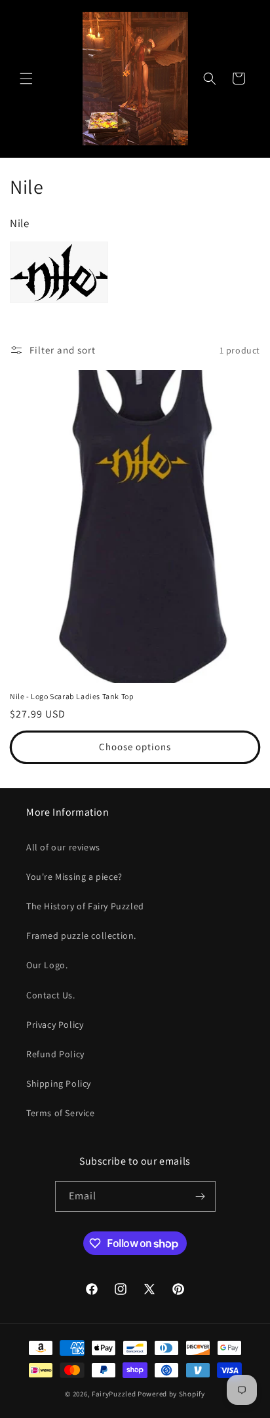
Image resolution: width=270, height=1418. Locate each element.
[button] (26, 78)
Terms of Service (60, 1113)
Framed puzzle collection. (81, 935)
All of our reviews (63, 847)
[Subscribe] (200, 1196)
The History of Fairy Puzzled (85, 906)
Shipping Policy (58, 1083)
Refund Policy (55, 1054)
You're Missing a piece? (74, 876)
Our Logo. (47, 965)
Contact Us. (50, 995)
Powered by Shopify (171, 1393)
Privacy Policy (54, 1024)
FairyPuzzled (114, 1393)
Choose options (135, 746)
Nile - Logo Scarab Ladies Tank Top (72, 696)
